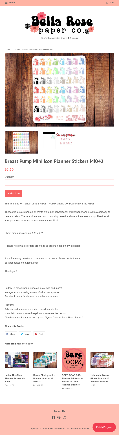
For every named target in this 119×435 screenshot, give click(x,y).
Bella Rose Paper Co (58, 428)
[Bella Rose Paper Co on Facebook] (53, 417)
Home (7, 49)
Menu (11, 2)
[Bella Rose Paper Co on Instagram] (64, 417)
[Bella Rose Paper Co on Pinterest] (59, 417)
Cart (111, 2)
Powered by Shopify (79, 428)
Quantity (9, 177)
